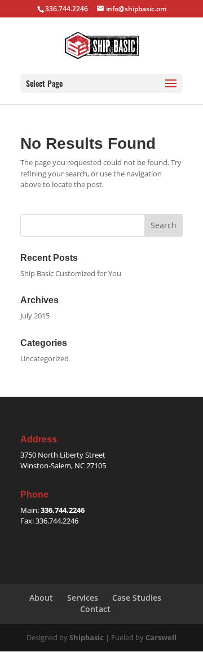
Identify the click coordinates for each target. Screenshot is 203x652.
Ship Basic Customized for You (70, 273)
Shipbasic (86, 637)
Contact (95, 609)
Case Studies (136, 597)
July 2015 (35, 316)
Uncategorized (44, 358)
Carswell (160, 637)
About (41, 597)
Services (82, 597)
